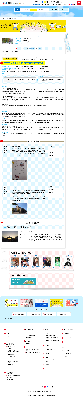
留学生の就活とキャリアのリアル (51, 333)
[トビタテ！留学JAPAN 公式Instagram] (73, 4)
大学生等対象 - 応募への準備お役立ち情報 (14, 352)
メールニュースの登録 (45, 4)
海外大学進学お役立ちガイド (50, 349)
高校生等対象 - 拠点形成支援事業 (13, 368)
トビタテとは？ (25, 9)
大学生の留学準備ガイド (49, 332)
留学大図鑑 (28, 332)
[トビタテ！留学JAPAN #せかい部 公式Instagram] (53, 391)
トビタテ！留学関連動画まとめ (31, 335)
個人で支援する (9, 377)
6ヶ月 (26, 48)
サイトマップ (65, 356)
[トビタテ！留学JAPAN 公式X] (67, 4)
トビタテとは (9, 336)
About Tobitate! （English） (12, 339)
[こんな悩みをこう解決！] (28, 58)
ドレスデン (23, 48)
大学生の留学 (64, 9)
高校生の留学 (54, 9)
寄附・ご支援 (36, 4)
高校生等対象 (9, 358)
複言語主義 (30, 48)
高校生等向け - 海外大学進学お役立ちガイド (32, 350)
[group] (15, 303)
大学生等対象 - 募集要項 (12, 350)
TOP (17, 9)
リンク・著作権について (67, 353)
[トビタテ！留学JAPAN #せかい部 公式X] (50, 391)
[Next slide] (47, 310)
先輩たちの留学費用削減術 (50, 335)
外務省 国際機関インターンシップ (24, 320)
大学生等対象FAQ (11, 354)
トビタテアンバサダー (10, 338)
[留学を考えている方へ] (47, 58)
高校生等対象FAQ (11, 364)
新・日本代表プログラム (39, 9)
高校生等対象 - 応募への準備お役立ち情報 (14, 362)
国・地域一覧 (28, 343)
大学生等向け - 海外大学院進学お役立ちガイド (33, 353)
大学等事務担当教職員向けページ (13, 356)
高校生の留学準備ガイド (49, 348)
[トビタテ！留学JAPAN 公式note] (74, 4)
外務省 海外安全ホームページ (10, 320)
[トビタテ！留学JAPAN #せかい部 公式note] (55, 391)
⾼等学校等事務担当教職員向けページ (14, 366)
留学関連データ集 (29, 337)
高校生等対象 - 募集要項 (12, 359)
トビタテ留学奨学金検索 (30, 333)
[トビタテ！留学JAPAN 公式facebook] (71, 4)
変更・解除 (52, 4)
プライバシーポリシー (66, 350)
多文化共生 (34, 48)
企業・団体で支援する (10, 379)
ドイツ (19, 48)
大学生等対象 (9, 348)
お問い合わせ (65, 347)
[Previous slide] (36, 310)
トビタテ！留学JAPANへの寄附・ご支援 (13, 375)
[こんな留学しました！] (10, 58)
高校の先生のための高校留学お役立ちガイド (50, 360)
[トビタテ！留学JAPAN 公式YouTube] (69, 4)
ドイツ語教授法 (39, 48)
